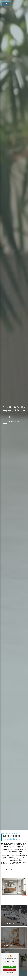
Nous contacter (15, 421)
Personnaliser (9, 972)
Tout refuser (9, 969)
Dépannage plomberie (11, 869)
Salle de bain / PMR (8, 945)
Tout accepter (9, 966)
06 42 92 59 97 (15, 417)
